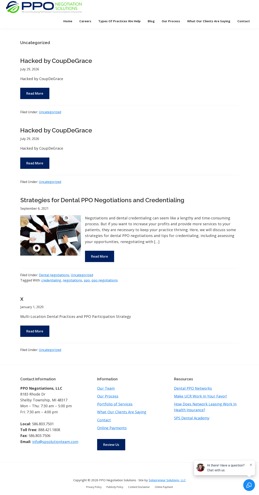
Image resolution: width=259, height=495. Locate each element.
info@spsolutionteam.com (55, 441)
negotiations (72, 280)
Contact (104, 420)
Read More (34, 93)
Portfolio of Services (115, 404)
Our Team (106, 388)
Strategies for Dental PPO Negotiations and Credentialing (102, 200)
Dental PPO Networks (193, 388)
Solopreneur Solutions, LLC (167, 480)
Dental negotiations (54, 275)
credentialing (51, 280)
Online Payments (112, 427)
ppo (87, 280)
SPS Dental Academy (191, 418)
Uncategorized (50, 112)
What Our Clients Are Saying (121, 411)
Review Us (111, 444)
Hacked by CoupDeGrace (56, 60)
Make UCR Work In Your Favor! (200, 396)
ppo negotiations (104, 280)
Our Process (107, 396)
